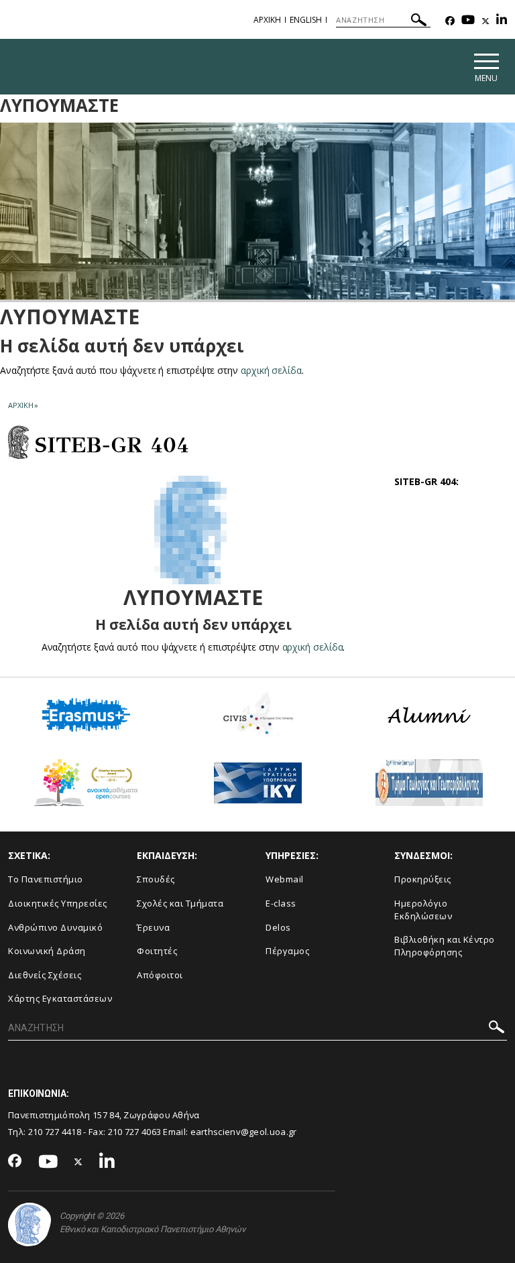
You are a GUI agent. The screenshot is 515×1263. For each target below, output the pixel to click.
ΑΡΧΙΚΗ (267, 19)
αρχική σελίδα (271, 370)
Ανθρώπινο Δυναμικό (55, 927)
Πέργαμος (287, 951)
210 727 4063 (135, 1132)
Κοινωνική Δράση (47, 951)
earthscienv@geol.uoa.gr (243, 1132)
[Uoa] (29, 1224)
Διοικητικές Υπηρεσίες (57, 903)
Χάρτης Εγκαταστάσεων (60, 998)
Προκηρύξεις (422, 879)
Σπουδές (156, 879)
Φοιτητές (157, 951)
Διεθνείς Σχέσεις (44, 975)
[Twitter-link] (485, 21)
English (306, 19)
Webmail (285, 879)
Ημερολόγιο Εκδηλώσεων (423, 909)
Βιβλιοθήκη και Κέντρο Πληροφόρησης (444, 945)
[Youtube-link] (468, 21)
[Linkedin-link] (501, 21)
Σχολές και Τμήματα (180, 903)
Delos (278, 927)
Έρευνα (153, 927)
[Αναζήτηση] (419, 22)
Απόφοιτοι (160, 975)
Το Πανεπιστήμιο (45, 879)
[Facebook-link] (450, 21)
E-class (281, 903)
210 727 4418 (55, 1132)
